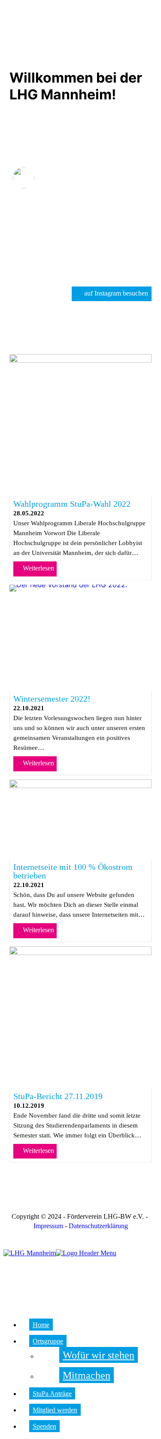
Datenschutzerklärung (98, 1225)
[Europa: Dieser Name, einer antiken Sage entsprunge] (80, 241)
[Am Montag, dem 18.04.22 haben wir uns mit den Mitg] (128, 241)
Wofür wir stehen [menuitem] (98, 1355)
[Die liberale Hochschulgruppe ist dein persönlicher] (32, 241)
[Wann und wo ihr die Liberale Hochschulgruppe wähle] (128, 213)
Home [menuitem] (41, 1324)
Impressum (48, 1225)
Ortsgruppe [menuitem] (48, 1341)
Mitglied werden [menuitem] (55, 1410)
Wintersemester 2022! (52, 698)
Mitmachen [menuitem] (86, 1375)
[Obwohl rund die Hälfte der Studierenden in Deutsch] (32, 269)
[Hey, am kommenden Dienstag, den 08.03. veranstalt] (80, 269)
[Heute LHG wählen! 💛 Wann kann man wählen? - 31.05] (80, 213)
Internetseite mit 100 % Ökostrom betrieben (73, 871)
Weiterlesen (37, 568)
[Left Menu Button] (5, 1245)
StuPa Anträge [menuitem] (52, 1393)
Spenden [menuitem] (44, 1426)
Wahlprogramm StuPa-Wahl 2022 (72, 503)
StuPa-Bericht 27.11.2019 (58, 1096)
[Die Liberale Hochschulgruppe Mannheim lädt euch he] (32, 213)
